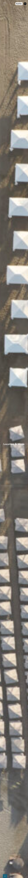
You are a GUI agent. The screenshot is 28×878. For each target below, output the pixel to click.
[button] (25, 3)
